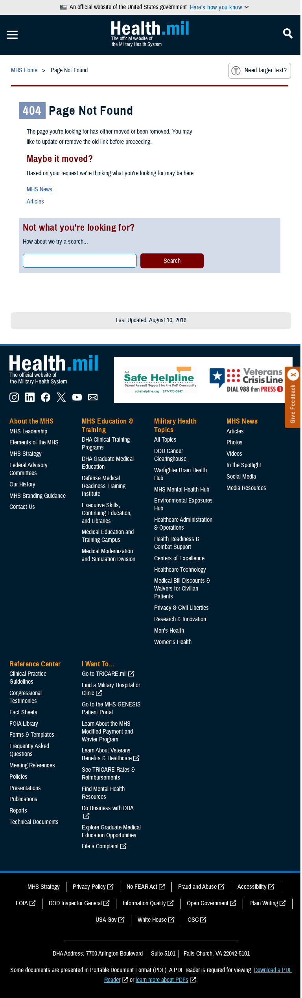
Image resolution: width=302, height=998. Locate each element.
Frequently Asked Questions (29, 750)
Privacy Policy (89, 887)
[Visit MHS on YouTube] (77, 400)
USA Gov (106, 920)
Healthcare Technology (180, 570)
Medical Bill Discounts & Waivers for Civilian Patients (182, 588)
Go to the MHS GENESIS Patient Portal (111, 708)
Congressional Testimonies (25, 697)
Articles (35, 201)
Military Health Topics (175, 425)
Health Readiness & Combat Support (176, 543)
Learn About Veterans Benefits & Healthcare (107, 754)
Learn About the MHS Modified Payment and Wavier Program (107, 731)
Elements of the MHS (34, 442)
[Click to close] (293, 375)
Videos (234, 454)
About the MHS (31, 421)
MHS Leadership (28, 431)
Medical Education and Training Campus (108, 536)
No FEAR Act (142, 887)
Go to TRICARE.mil (104, 674)
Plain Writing (263, 903)
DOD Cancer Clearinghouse (170, 455)
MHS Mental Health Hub (181, 489)
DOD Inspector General (75, 903)
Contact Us (22, 507)
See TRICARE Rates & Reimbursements (108, 774)
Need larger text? (266, 70)
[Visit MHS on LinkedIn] (30, 400)
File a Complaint (100, 846)
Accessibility (252, 887)
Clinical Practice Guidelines (27, 678)
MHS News (39, 189)
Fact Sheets (23, 712)
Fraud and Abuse (197, 887)
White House (152, 920)
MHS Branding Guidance (37, 496)
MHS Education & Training (107, 425)
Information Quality (144, 903)
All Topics (165, 440)
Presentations (25, 788)
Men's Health (169, 631)
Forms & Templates (31, 735)
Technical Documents (34, 822)
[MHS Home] (58, 385)
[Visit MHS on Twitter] (61, 400)
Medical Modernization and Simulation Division (108, 555)
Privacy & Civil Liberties (181, 608)
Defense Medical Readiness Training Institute (103, 486)
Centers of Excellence (179, 558)
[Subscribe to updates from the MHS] (93, 400)
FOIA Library (23, 724)
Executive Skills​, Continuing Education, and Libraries (107, 513)
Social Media (241, 477)
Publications (23, 799)
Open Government (207, 903)
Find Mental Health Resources (103, 793)
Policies (18, 777)
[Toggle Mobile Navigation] (12, 35)
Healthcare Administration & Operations (183, 524)
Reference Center (35, 664)
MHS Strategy (25, 454)
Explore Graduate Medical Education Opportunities (111, 831)
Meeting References (32, 765)
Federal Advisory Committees (28, 469)
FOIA (22, 903)
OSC (193, 920)
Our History (22, 484)
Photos (234, 442)
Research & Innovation (180, 619)
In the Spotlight (243, 465)
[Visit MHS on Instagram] (14, 400)
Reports (18, 811)
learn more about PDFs (162, 980)
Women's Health (173, 642)
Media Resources (246, 488)
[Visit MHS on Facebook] (45, 400)
